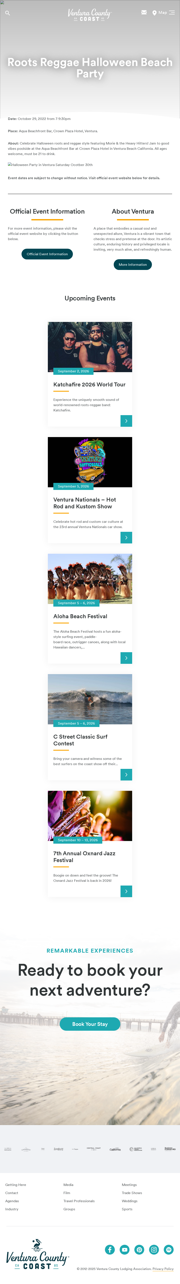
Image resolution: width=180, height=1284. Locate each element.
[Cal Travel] (136, 1149)
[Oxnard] (43, 1149)
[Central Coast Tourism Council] (94, 1149)
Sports (127, 1209)
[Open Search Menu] (7, 13)
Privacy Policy (163, 1269)
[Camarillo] (26, 1149)
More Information (133, 265)
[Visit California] (115, 1149)
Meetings (129, 1185)
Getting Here (15, 1185)
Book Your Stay (90, 1024)
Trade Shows (132, 1193)
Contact (11, 1193)
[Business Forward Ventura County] (170, 1149)
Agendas (12, 1201)
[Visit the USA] (153, 1149)
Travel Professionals (79, 1201)
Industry (11, 1209)
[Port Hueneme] (75, 1149)
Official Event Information (47, 254)
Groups (69, 1209)
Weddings (129, 1201)
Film (66, 1193)
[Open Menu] (171, 12)
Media (68, 1185)
